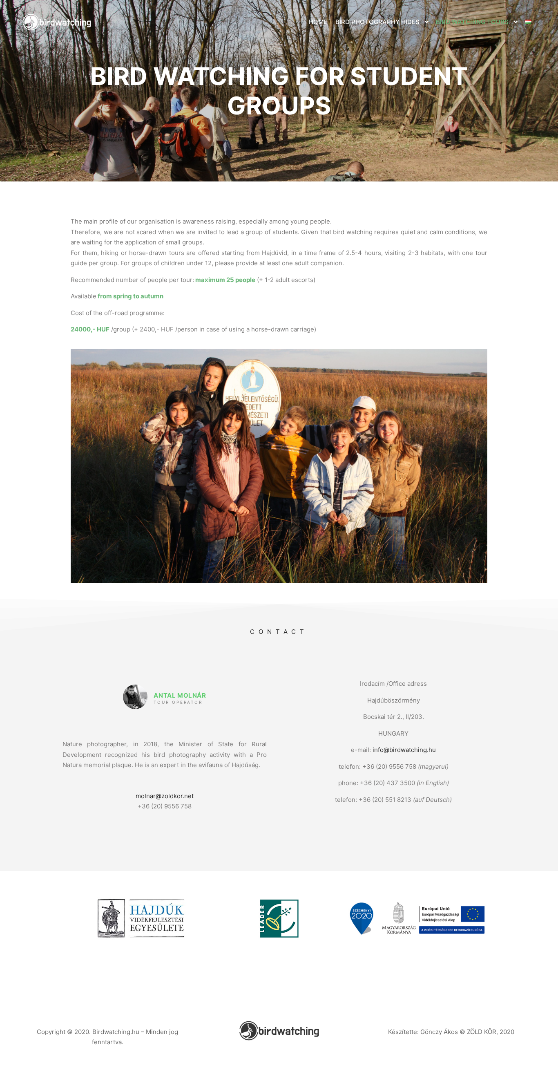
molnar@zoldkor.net (165, 796)
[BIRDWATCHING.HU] (57, 22)
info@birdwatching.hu (404, 750)
